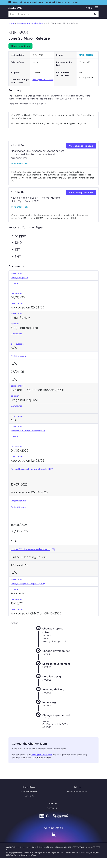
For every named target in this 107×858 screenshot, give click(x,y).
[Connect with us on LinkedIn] (53, 836)
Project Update (18, 500)
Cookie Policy (11, 847)
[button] (96, 8)
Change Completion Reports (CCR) (28, 583)
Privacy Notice (24, 847)
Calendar (77, 787)
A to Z (89, 7)
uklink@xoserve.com (42, 79)
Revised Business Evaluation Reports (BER (31, 469)
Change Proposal (19, 277)
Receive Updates (20, 46)
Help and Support (29, 787)
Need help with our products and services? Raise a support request (46, 2)
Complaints (29, 796)
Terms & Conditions (39, 847)
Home (11, 23)
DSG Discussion (18, 356)
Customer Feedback (29, 791)
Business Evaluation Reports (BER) (28, 430)
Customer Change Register (30, 23)
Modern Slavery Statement (77, 791)
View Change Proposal (81, 145)
